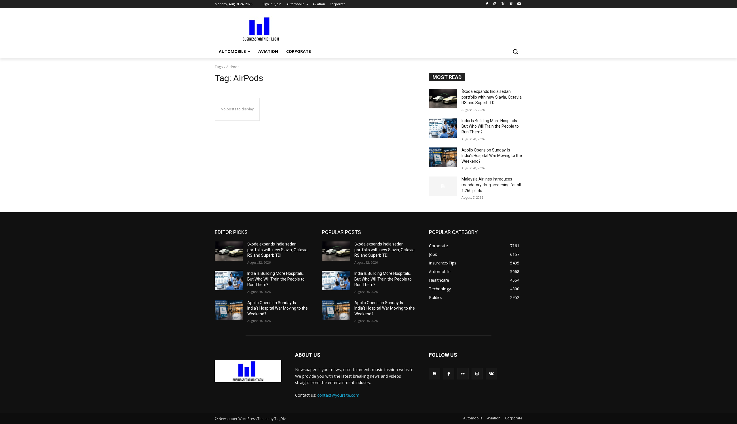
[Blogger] (434, 373)
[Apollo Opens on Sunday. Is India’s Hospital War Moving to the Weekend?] (443, 157)
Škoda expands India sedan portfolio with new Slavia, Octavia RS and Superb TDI (491, 97)
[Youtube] (519, 4)
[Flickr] (462, 373)
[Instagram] (495, 4)
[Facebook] (487, 4)
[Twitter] (503, 4)
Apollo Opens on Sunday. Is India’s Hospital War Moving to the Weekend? (491, 156)
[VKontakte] (491, 373)
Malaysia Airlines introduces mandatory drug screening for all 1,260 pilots (491, 185)
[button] (515, 51)
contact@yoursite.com (338, 395)
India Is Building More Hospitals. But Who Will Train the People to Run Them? (490, 126)
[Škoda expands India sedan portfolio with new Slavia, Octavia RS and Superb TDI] (443, 98)
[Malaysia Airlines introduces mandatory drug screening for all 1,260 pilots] (443, 186)
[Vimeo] (511, 4)
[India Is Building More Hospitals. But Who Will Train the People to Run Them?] (443, 128)
